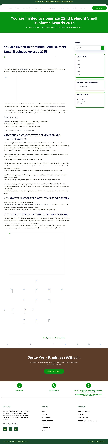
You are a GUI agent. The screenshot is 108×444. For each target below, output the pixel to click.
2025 (78, 64)
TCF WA (79, 103)
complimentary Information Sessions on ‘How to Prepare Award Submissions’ (28, 204)
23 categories (24, 69)
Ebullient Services (100, 441)
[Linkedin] (16, 429)
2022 (78, 74)
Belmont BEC (81, 99)
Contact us (7, 121)
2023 (78, 71)
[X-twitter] (10, 429)
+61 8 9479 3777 (54, 390)
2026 (78, 60)
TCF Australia (81, 101)
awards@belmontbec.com (56, 106)
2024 (78, 67)
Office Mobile (19, 390)
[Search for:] (90, 47)
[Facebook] (5, 429)
